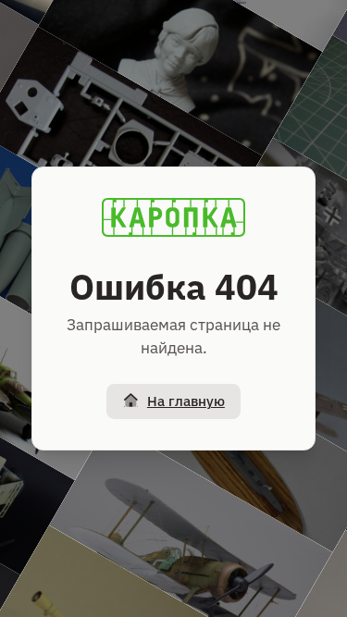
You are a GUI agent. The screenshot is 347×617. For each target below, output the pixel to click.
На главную (186, 401)
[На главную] (174, 217)
